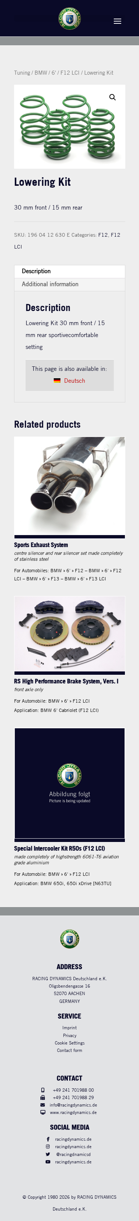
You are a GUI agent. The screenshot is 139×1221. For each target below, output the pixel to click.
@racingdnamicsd (73, 1154)
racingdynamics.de (73, 1139)
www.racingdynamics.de (73, 1112)
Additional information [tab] (50, 284)
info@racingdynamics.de (73, 1105)
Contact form (69, 1050)
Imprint (69, 1028)
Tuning (22, 73)
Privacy (69, 1035)
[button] (112, 97)
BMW (40, 73)
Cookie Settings (70, 1043)
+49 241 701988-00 (73, 1090)
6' (54, 73)
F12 (103, 235)
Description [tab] (36, 271)
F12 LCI (70, 73)
